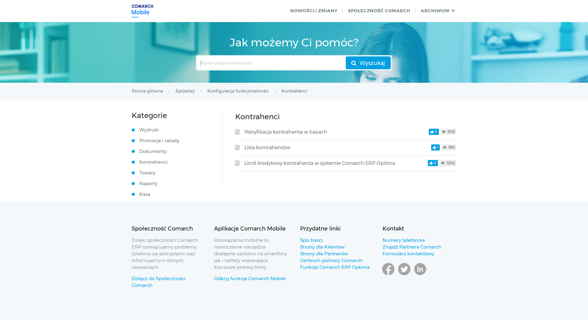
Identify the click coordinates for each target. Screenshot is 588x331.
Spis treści (311, 240)
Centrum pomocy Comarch (331, 260)
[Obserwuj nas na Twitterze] (404, 275)
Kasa (144, 194)
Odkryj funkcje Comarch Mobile (250, 278)
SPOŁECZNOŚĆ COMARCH (379, 10)
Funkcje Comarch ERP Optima (335, 267)
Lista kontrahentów (267, 147)
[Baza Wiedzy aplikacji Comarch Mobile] (142, 11)
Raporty (148, 183)
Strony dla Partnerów (324, 254)
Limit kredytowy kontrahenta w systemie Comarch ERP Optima (319, 163)
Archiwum (435, 10)
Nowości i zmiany (313, 10)
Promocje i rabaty (159, 140)
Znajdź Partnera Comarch (412, 247)
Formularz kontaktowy (408, 254)
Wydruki (149, 130)
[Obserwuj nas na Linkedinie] (420, 275)
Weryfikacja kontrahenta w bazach (285, 132)
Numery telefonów (404, 240)
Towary (147, 173)
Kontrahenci (153, 162)
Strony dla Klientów (322, 247)
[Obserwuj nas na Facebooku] (388, 275)
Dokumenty (153, 151)
